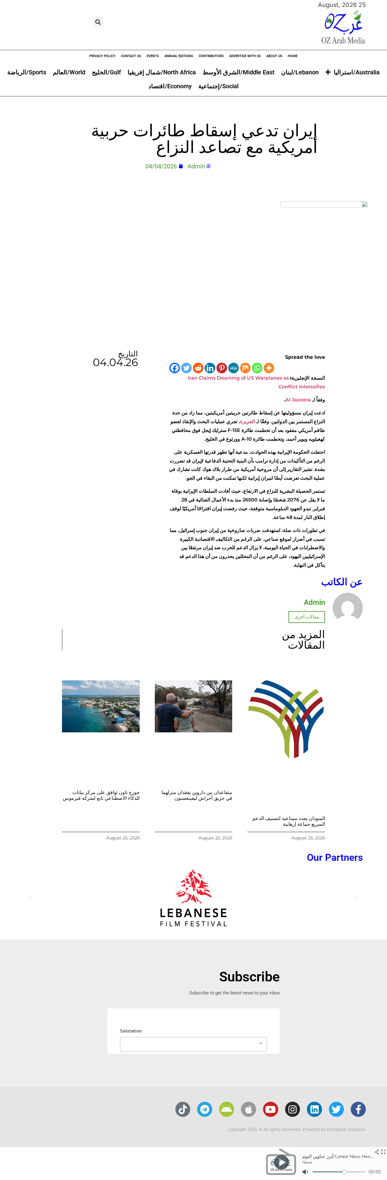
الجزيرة (247, 421)
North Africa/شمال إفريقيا (162, 72)
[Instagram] (292, 1109)
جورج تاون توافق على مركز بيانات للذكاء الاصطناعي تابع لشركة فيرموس (101, 795)
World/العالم (69, 72)
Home (293, 56)
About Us (274, 56)
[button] (98, 22)
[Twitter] (186, 368)
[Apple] (248, 1109)
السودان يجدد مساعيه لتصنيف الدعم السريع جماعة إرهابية (288, 821)
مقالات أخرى (306, 617)
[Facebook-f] (358, 1109)
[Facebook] (174, 368)
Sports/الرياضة (26, 72)
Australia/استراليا (357, 72)
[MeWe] (233, 368)
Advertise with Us (245, 56)
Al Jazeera (298, 400)
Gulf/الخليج (106, 72)
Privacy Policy (102, 56)
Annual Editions (178, 56)
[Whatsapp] (257, 368)
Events (153, 56)
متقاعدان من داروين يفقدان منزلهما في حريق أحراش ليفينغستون (196, 795)
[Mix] (245, 368)
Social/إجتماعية (218, 86)
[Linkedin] (210, 368)
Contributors (211, 56)
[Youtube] (270, 1109)
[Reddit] (198, 368)
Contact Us (131, 56)
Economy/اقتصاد (170, 86)
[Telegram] (204, 1109)
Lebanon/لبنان (300, 72)
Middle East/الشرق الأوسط (239, 72)
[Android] (226, 1109)
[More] (269, 368)
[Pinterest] (221, 368)
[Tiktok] (182, 1109)
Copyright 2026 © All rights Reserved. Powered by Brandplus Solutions (297, 1129)
